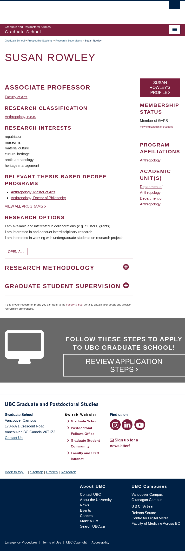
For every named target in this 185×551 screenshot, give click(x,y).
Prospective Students (40, 40)
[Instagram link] (115, 424)
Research (68, 472)
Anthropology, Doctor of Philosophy (38, 198)
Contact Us (14, 438)
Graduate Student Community (85, 443)
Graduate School (15, 40)
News (84, 505)
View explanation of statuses (156, 126)
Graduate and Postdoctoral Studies (92, 405)
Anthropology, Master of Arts (33, 192)
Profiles (52, 472)
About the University (96, 500)
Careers (86, 516)
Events (85, 510)
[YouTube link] (139, 424)
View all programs (24, 206)
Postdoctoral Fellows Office (82, 431)
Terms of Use (51, 542)
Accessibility (100, 542)
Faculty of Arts (16, 97)
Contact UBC (90, 494)
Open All (16, 251)
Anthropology (150, 160)
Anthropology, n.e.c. (20, 117)
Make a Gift (89, 521)
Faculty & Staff (74, 304)
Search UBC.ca (92, 526)
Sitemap (36, 472)
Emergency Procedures (21, 542)
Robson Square (144, 513)
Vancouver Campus (147, 494)
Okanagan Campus (147, 500)
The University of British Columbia (79, 10)
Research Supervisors (68, 40)
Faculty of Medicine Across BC (156, 523)
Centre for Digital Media (150, 518)
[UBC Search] (174, 6)
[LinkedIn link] (127, 424)
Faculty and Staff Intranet (85, 456)
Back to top (14, 472)
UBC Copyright (76, 542)
